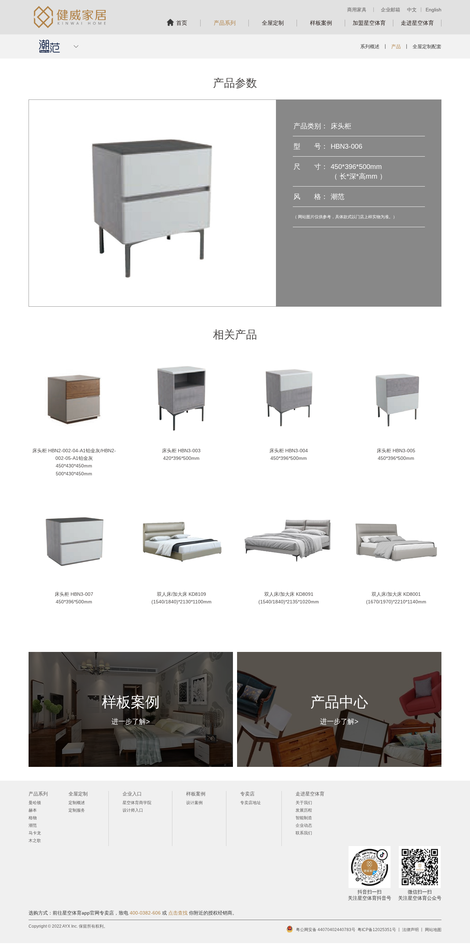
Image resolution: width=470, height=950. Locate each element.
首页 (181, 23)
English (433, 9)
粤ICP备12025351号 (376, 929)
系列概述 (370, 46)
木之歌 (35, 840)
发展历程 (304, 810)
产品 (396, 46)
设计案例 (194, 802)
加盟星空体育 (369, 23)
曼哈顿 (35, 802)
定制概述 (76, 802)
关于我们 (304, 802)
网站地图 (433, 929)
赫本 (33, 810)
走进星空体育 (417, 23)
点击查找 (178, 913)
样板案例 (321, 23)
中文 (412, 9)
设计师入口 (132, 810)
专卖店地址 (250, 802)
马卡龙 (35, 833)
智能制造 (304, 817)
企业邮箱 (390, 9)
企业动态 (304, 825)
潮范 (33, 825)
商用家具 (356, 9)
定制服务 (76, 810)
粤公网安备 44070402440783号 (325, 929)
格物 (33, 817)
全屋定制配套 (427, 46)
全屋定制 (273, 23)
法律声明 (410, 929)
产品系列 (225, 23)
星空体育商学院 (136, 802)
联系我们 (304, 833)
